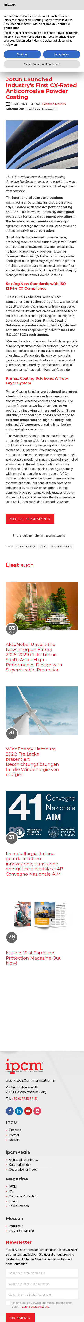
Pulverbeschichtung (61, 546)
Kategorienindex (20, 1164)
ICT (11, 1191)
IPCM (13, 1186)
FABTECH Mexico (21, 1231)
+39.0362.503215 (24, 1098)
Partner (14, 1135)
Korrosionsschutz (25, 546)
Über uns (15, 1130)
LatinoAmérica (19, 1206)
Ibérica (13, 1201)
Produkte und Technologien (41, 109)
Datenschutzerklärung (35, 1306)
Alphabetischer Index (23, 1159)
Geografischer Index (23, 1169)
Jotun (43, 546)
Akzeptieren (61, 54)
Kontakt (14, 1140)
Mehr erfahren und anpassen (42, 64)
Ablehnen (22, 54)
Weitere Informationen (30, 519)
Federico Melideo (54, 104)
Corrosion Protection (23, 1196)
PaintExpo (16, 1226)
